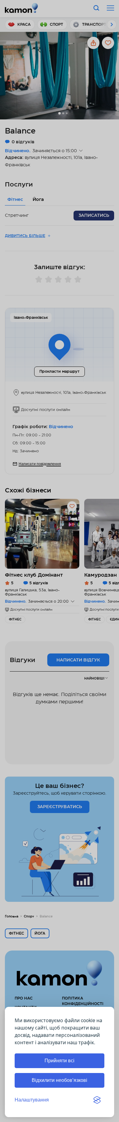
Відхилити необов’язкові (59, 1080)
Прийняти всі (59, 1060)
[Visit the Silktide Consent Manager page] (97, 1100)
